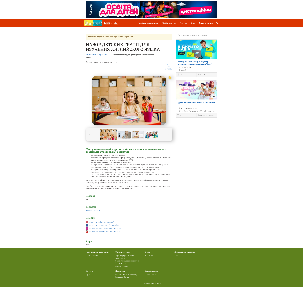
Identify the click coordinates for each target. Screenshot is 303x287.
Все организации (122, 266)
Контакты (168, 69)
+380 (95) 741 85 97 (93, 210)
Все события (91, 55)
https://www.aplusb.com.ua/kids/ (101, 222)
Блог (193, 23)
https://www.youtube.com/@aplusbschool (104, 231)
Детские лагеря (92, 256)
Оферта (88, 275)
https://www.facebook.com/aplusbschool (104, 225)
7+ (181, 74)
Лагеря (183, 23)
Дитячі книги (206, 23)
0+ (181, 115)
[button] (108, 23)
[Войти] (217, 23)
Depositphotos (150, 275)
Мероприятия (169, 23)
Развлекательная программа (208, 115)
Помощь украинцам (148, 23)
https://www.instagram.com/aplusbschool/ (105, 228)
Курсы (202, 74)
